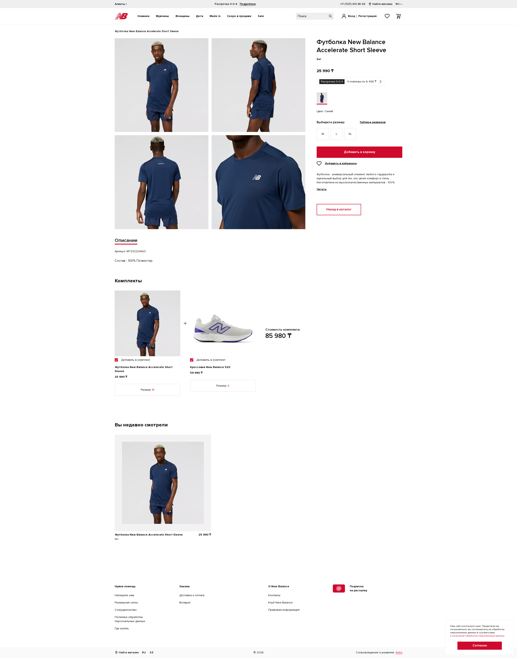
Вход (351, 16)
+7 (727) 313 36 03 (352, 4)
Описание (126, 240)
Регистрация (367, 16)
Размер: (147, 389)
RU (144, 652)
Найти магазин (382, 4)
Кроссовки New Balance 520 (210, 367)
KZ (151, 652)
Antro (399, 652)
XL (350, 134)
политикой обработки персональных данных (478, 635)
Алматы (120, 4)
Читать (322, 189)
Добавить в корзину (359, 152)
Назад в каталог (338, 209)
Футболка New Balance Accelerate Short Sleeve (149, 534)
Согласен (480, 645)
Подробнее (248, 4)
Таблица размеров (372, 122)
